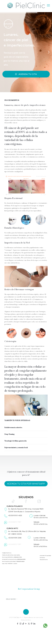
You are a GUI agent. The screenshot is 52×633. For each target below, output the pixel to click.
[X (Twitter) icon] (29, 623)
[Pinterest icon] (32, 623)
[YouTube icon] (26, 623)
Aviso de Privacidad (45, 555)
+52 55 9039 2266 (14, 538)
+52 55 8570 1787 (14, 522)
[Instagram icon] (20, 623)
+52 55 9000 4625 (15, 515)
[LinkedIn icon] (34, 623)
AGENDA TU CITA (27, 74)
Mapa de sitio (44, 559)
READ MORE (11, 599)
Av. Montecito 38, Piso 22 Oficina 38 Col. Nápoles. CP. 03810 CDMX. (27, 532)
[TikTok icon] (23, 623)
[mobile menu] (48, 5)
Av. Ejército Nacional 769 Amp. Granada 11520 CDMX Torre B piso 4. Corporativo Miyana (25, 510)
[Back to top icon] (26, 612)
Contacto (42, 557)
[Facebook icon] (18, 623)
